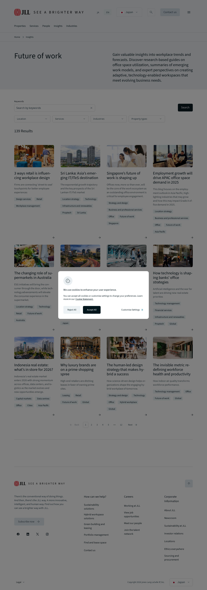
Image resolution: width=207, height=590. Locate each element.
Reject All (71, 309)
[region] (103, 295)
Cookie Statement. (84, 299)
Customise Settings (132, 310)
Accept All (92, 309)
